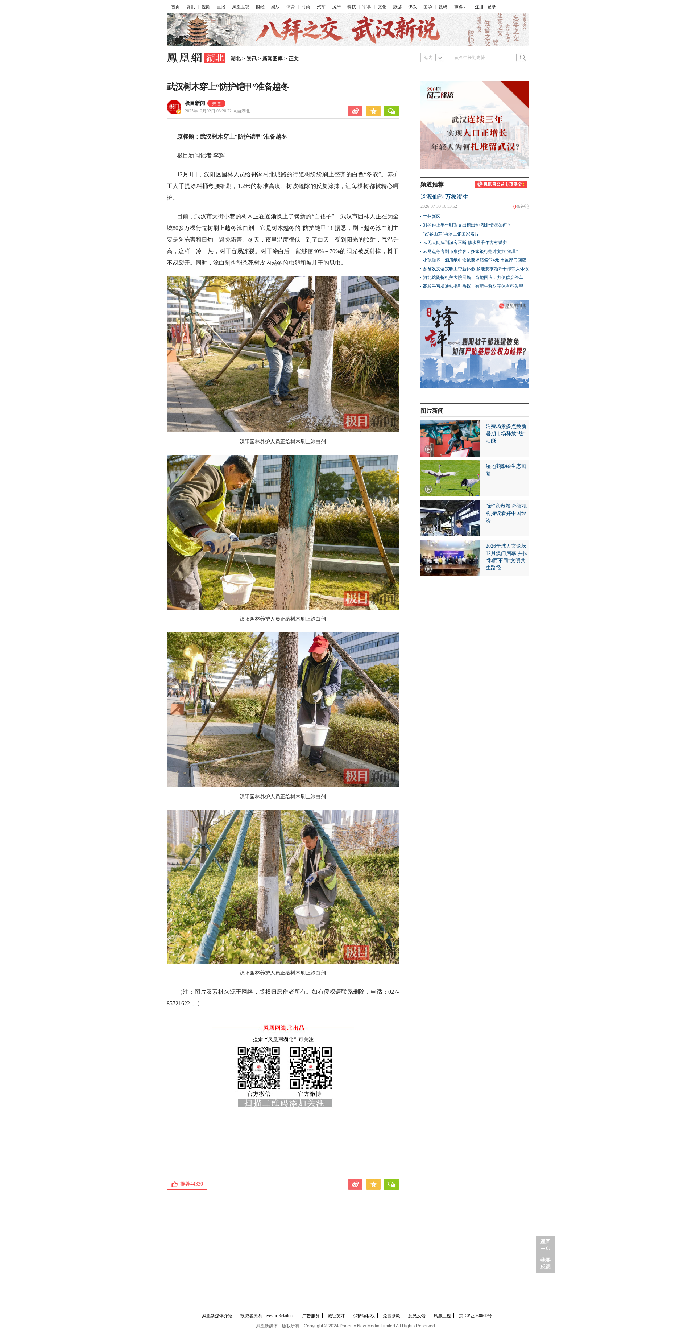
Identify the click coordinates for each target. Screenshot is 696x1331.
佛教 (412, 6)
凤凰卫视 (240, 6)
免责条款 (391, 1315)
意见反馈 (417, 1315)
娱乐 (275, 6)
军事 (366, 6)
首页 (175, 6)
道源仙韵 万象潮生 (444, 197)
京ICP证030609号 (475, 1315)
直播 (221, 6)
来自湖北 (217, 111)
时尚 (306, 6)
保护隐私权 (364, 1315)
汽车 (321, 6)
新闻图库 (272, 58)
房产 (336, 6)
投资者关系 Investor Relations (267, 1315)
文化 (382, 6)
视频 (206, 6)
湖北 (236, 58)
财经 (260, 6)
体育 (290, 6)
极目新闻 (195, 103)
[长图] (348, 44)
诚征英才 (336, 1315)
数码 (443, 6)
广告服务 (311, 1315)
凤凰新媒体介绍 (217, 1315)
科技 (351, 6)
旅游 (397, 6)
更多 (458, 7)
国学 (427, 6)
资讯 (190, 6)
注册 (479, 6)
